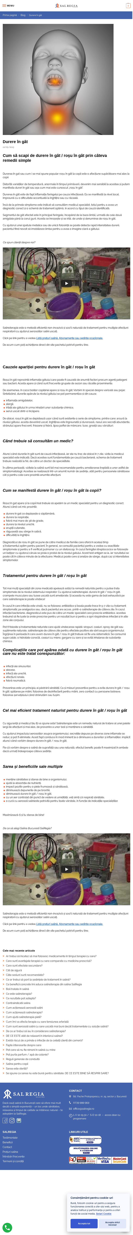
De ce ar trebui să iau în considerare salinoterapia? (36, 1031)
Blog (23, 15)
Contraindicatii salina (18, 1003)
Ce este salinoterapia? (19, 993)
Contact (7, 1147)
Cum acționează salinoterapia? (24, 1012)
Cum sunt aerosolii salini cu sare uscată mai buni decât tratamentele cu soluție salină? (57, 1026)
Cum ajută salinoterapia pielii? (24, 1017)
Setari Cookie (103, 1213)
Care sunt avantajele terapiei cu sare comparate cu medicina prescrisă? (49, 960)
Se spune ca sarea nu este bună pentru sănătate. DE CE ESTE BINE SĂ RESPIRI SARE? (57, 1073)
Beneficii (7, 1142)
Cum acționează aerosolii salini (24, 1007)
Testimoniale (10, 1137)
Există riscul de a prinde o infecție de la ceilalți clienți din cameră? (44, 1040)
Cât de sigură (14, 970)
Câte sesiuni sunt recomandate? (25, 974)
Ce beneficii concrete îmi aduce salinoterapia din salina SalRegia (44, 984)
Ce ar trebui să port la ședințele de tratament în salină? (38, 979)
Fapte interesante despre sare (23, 1045)
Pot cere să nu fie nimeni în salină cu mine (30, 1049)
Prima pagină (10, 15)
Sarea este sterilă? (17, 1068)
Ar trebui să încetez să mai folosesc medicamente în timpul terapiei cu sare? (51, 956)
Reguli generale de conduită (23, 1059)
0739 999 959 (81, 1102)
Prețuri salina (10, 1151)
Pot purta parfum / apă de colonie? (27, 1054)
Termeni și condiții (13, 1161)
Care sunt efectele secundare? (24, 965)
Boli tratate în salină (17, 989)
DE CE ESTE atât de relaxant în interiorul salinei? (34, 1035)
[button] (128, 5)
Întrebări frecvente (13, 1156)
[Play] (66, 283)
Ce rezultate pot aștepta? (21, 998)
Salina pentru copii (17, 1063)
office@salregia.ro (83, 1108)
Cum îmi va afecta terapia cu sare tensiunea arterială (37, 1021)
